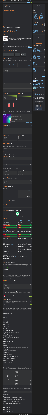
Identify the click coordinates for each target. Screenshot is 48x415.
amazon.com (41, 15)
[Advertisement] (17, 19)
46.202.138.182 (35, 70)
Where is (8, 186)
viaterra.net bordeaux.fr (36, 52)
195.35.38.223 (34, 67)
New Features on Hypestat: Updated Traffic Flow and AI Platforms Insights (39, 84)
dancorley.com (35, 29)
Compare (29, 2)
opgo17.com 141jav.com (36, 55)
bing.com (35, 17)
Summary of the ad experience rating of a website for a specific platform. (12, 168)
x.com (35, 15)
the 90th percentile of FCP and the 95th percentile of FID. (23, 220)
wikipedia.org (35, 19)
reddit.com (41, 16)
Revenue (6, 151)
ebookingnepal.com (35, 31)
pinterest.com (36, 20)
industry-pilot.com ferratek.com (37, 51)
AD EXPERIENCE (20, 0)
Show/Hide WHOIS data (37, 94)
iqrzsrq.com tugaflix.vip (36, 49)
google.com (35, 13)
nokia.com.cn (5, 202)
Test (31, 304)
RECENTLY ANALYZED (14, 0)
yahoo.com (41, 18)
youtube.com (41, 13)
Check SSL (30, 296)
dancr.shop (34, 23)
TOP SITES (11, 0)
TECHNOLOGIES (27, 0)
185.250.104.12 (35, 69)
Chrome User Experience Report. (7, 220)
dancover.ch (34, 32)
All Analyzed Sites (20, 414)
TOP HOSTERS (17, 0)
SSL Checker (10, 291)
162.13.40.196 (15, 30)
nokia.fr (8, 202)
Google (7, 274)
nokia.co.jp (19, 202)
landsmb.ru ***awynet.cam (36, 56)
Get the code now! (38, 102)
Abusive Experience (8, 177)
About (27, 414)
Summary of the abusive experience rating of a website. (10, 178)
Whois (6, 386)
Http (5, 307)
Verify (7, 299)
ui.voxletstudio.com (35, 30)
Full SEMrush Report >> (29, 122)
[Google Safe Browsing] (3, 278)
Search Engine (7, 143)
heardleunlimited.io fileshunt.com (37, 48)
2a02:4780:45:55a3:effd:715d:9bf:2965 (38, 74)
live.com (41, 19)
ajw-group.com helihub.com (37, 57)
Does (9, 262)
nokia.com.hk (15, 202)
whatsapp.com (42, 20)
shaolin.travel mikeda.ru (36, 58)
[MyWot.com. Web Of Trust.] (4, 280)
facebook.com (36, 14)
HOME (8, 0)
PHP (22, 55)
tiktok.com (35, 16)
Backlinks (6, 125)
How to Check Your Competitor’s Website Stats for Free (40, 87)
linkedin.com (41, 17)
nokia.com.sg (11, 202)
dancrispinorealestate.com (36, 26)
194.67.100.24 (35, 62)
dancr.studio (34, 25)
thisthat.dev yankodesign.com (37, 50)
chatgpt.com (36, 18)
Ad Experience (7, 167)
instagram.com (42, 14)
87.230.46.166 (34, 68)
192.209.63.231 (35, 63)
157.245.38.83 (34, 71)
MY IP (30, 0)
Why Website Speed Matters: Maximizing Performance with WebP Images (40, 81)
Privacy (25, 414)
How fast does (8, 204)
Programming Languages (23, 54)
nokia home (5, 43)
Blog (23, 414)
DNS (5, 366)
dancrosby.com (35, 24)
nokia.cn (22, 202)
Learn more (12, 244)
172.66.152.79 (34, 72)
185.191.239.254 (35, 64)
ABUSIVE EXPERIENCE (24, 0)
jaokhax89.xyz (35, 33)
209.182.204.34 (35, 65)
